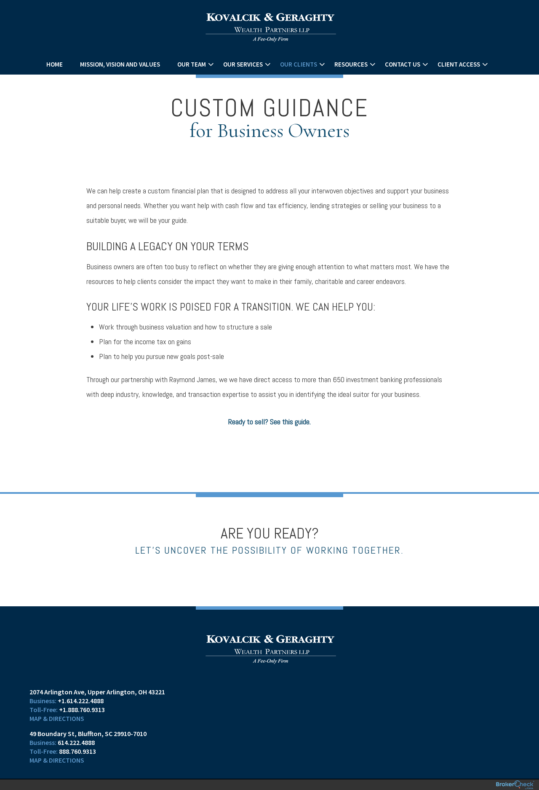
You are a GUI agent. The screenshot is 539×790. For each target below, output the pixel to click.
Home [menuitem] (54, 64)
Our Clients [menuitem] (298, 64)
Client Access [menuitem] (459, 64)
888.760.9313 (77, 751)
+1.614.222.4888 (81, 700)
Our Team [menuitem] (191, 64)
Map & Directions (56, 718)
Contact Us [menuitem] (402, 64)
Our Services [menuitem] (243, 64)
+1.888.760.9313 (82, 709)
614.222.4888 (76, 742)
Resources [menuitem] (351, 64)
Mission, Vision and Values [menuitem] (120, 64)
